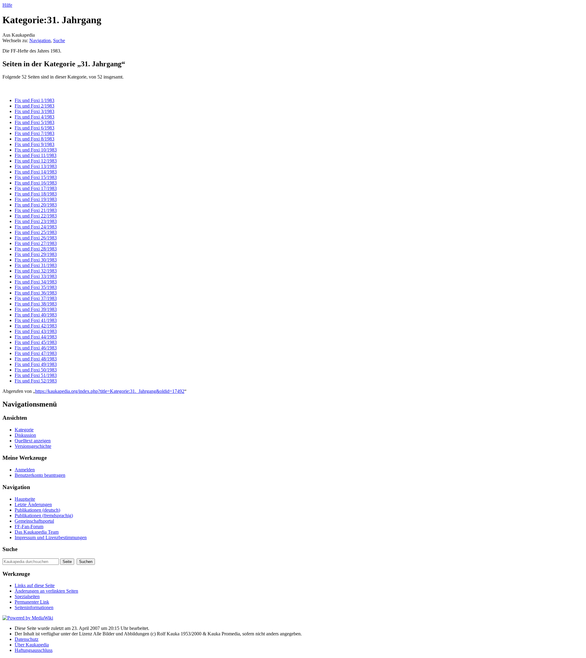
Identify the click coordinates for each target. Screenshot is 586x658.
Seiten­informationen (34, 607)
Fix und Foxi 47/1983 (36, 353)
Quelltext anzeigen (33, 440)
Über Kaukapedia (32, 644)
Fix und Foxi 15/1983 (36, 177)
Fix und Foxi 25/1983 (36, 232)
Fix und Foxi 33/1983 (36, 276)
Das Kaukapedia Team (37, 532)
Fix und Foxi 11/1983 (35, 155)
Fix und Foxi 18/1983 (36, 193)
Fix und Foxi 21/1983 (36, 210)
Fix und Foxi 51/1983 (36, 375)
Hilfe (7, 5)
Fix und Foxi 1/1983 (34, 100)
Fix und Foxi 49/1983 (36, 364)
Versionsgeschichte (33, 446)
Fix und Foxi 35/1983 (36, 287)
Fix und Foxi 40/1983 (36, 314)
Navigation (40, 40)
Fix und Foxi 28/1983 (36, 248)
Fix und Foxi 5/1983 (34, 122)
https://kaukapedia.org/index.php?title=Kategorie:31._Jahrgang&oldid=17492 (109, 391)
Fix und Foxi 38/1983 (36, 303)
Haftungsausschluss (33, 650)
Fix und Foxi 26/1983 (36, 237)
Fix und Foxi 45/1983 (36, 342)
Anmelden (25, 469)
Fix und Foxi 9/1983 (34, 144)
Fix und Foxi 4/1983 (34, 116)
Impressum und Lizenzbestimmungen (51, 537)
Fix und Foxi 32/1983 (36, 270)
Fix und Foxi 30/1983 (36, 259)
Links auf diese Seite (35, 585)
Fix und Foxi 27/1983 (36, 243)
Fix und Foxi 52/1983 (36, 380)
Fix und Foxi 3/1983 (34, 111)
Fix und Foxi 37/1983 (36, 298)
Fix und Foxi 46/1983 (36, 347)
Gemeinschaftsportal (34, 521)
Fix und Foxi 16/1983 (36, 182)
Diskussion (25, 435)
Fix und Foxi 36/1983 (36, 292)
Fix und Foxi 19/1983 (36, 199)
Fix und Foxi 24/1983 (36, 226)
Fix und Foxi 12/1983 (36, 160)
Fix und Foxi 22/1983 (36, 215)
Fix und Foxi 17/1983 (36, 188)
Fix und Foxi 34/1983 (36, 281)
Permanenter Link (32, 602)
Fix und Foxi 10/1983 (36, 149)
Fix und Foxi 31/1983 (36, 265)
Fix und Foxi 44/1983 (36, 336)
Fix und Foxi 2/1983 (34, 105)
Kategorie (24, 429)
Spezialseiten (27, 596)
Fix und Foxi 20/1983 (36, 204)
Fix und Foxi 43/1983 (36, 331)
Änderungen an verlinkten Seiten (46, 591)
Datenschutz (26, 639)
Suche (59, 40)
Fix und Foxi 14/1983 (36, 171)
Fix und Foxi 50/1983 (36, 369)
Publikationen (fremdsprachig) (44, 515)
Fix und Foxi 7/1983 (34, 133)
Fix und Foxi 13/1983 (36, 166)
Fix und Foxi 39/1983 (36, 309)
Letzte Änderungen (33, 504)
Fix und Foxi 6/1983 (34, 127)
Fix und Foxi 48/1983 (36, 358)
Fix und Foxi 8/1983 (34, 138)
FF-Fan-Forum (29, 526)
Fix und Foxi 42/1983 (36, 325)
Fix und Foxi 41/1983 (36, 320)
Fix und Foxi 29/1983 (36, 254)
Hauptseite (25, 499)
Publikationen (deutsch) (37, 510)
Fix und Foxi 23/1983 (36, 221)
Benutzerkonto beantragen (40, 475)
